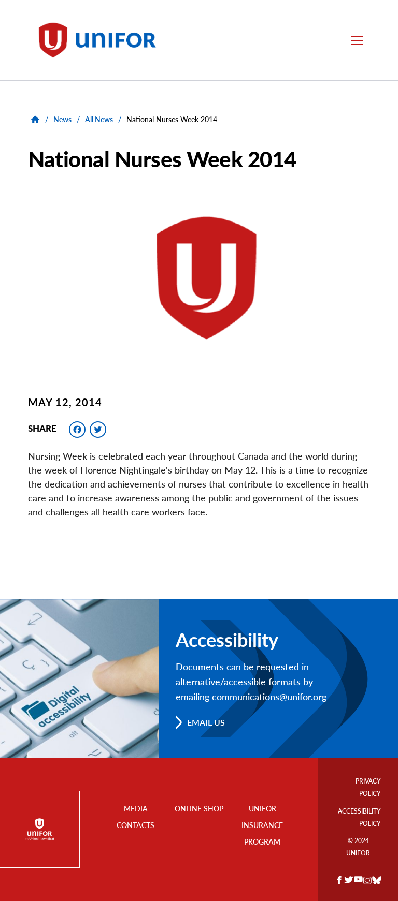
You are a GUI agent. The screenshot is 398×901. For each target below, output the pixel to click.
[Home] (102, 40)
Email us (206, 722)
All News (99, 119)
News (62, 119)
